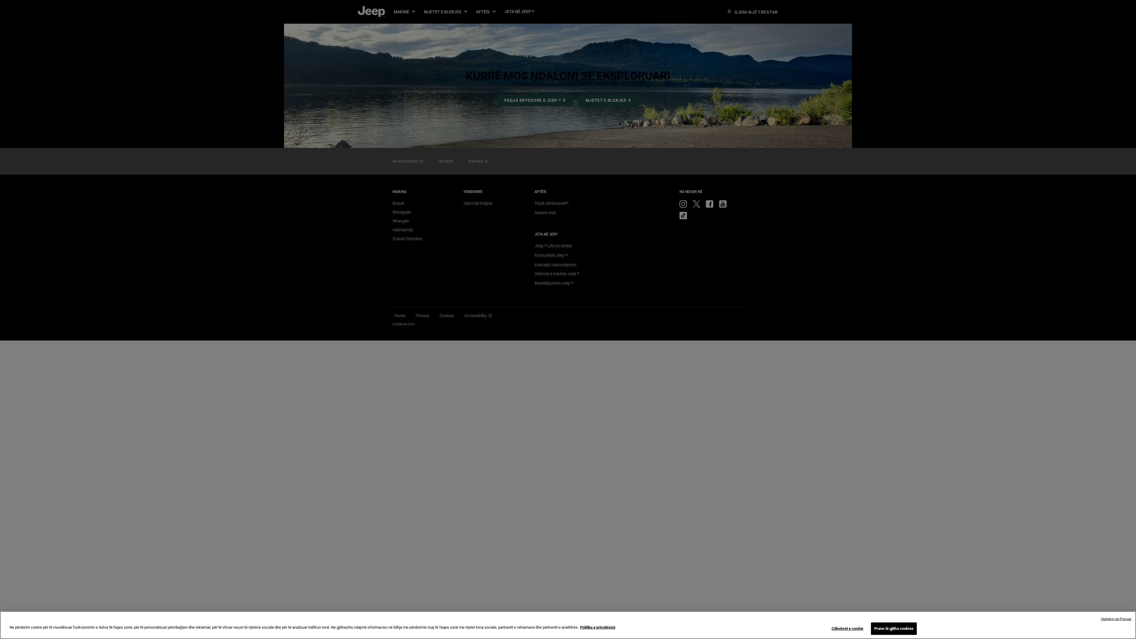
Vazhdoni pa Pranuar (1116, 619)
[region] (568, 625)
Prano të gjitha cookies (894, 628)
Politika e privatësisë (597, 627)
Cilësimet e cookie (847, 628)
